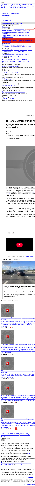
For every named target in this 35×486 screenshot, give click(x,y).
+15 (12, 15)
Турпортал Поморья (8, 98)
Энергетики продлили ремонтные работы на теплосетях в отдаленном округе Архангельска (16, 60)
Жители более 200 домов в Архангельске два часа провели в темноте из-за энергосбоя (17, 50)
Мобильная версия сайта (9, 431)
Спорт (8, 6)
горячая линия (29, 29)
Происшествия (15, 6)
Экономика (21, 4)
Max (28, 453)
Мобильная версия (16, 23)
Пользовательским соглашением (11, 463)
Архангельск (15, 13)
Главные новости (6, 4)
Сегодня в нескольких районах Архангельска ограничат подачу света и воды (16, 55)
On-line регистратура (8, 79)
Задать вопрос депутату (9, 85)
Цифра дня (8, 7)
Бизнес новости (17, 7)
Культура (3, 6)
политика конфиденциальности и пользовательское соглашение (14, 434)
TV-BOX (24, 7)
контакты (3, 436)
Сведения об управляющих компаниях (13, 92)
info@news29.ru (29, 256)
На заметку (23, 6)
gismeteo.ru (30, 477)
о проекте (4, 433)
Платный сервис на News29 (10, 66)
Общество (28, 4)
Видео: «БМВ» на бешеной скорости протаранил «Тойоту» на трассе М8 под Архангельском (17, 41)
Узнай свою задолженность (10, 72)
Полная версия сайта (7, 9)
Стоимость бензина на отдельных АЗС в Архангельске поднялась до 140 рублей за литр (16, 45)
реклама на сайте (25, 435)
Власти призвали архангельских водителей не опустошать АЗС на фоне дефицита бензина (16, 31)
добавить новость (18, 29)
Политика (15, 4)
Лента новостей (17, 259)
